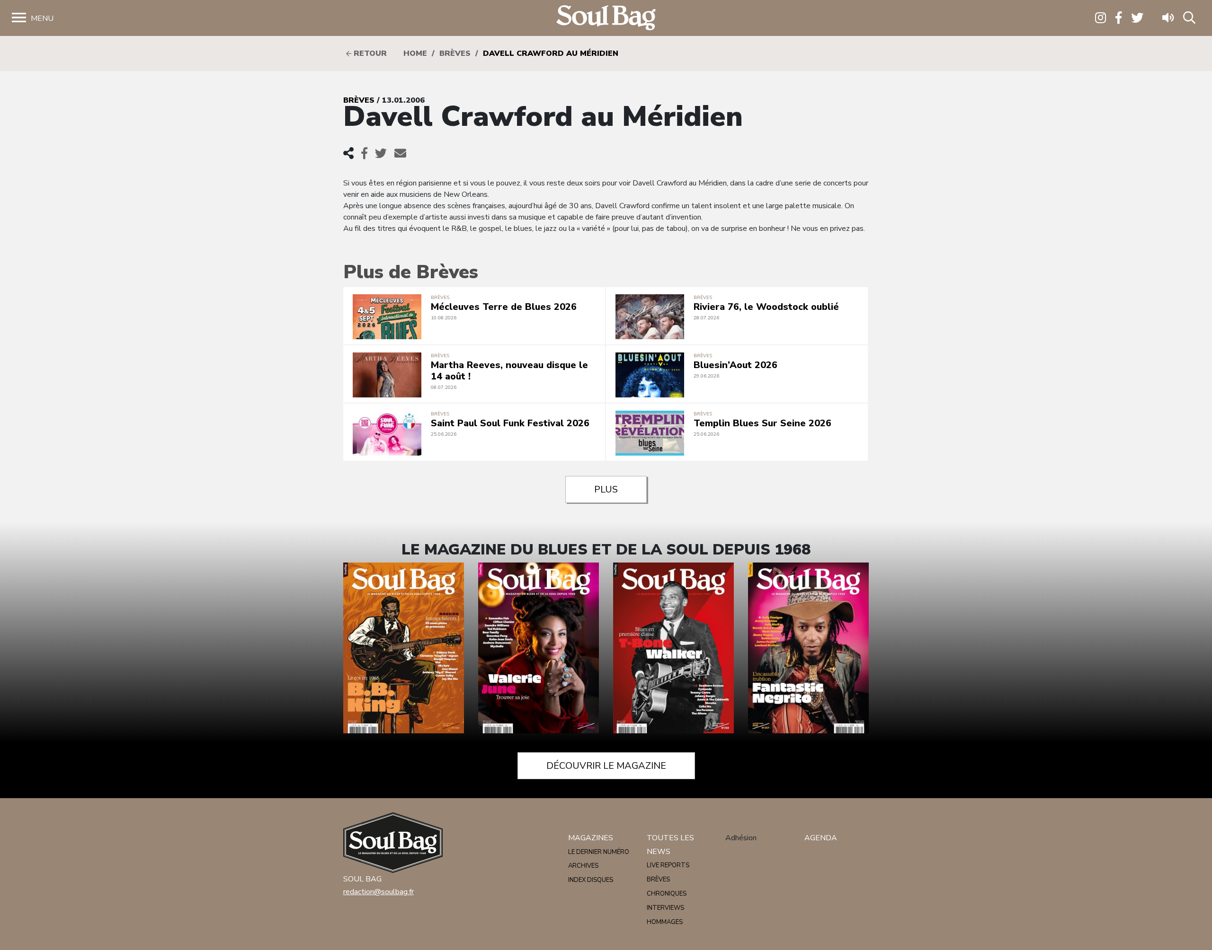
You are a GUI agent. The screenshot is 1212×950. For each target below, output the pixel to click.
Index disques (590, 880)
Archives (583, 866)
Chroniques (666, 893)
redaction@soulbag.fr (378, 892)
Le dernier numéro (598, 852)
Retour (369, 53)
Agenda (820, 838)
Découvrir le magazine (606, 765)
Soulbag (606, 18)
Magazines (590, 838)
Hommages (665, 922)
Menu (42, 18)
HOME (415, 53)
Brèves (455, 53)
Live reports (668, 865)
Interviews (665, 908)
